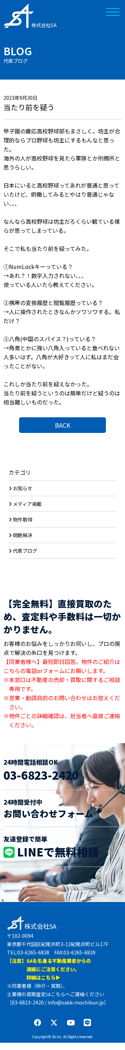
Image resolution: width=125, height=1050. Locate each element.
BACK (62, 424)
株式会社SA (44, 25)
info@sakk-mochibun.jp (76, 1002)
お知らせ (22, 488)
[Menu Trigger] (113, 11)
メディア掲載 (27, 503)
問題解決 (22, 535)
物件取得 (22, 519)
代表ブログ (25, 550)
